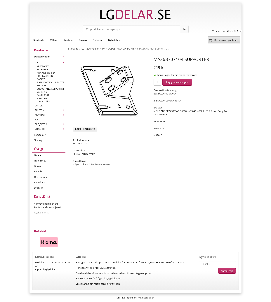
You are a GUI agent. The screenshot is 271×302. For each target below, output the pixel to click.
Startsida (38, 40)
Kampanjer (40, 134)
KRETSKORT (43, 66)
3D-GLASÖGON (45, 76)
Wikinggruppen (146, 297)
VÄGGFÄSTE (43, 92)
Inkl (231, 31)
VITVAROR (40, 129)
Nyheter (97, 40)
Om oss (83, 40)
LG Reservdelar (42, 56)
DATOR (39, 105)
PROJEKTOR (41, 124)
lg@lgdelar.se (42, 212)
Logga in (38, 187)
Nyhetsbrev (115, 40)
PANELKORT (43, 95)
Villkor (54, 40)
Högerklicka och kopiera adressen (92, 164)
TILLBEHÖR (42, 69)
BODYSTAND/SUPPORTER (50, 88)
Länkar (37, 166)
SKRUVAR (41, 85)
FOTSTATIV (42, 98)
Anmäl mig (227, 271)
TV (36, 62)
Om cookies (40, 177)
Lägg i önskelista (85, 128)
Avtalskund (40, 182)
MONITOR (40, 114)
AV (36, 119)
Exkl (239, 31)
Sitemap (38, 140)
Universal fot (43, 101)
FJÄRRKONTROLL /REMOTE (50, 82)
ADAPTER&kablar (46, 72)
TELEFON (39, 110)
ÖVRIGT (41, 79)
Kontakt (68, 40)
